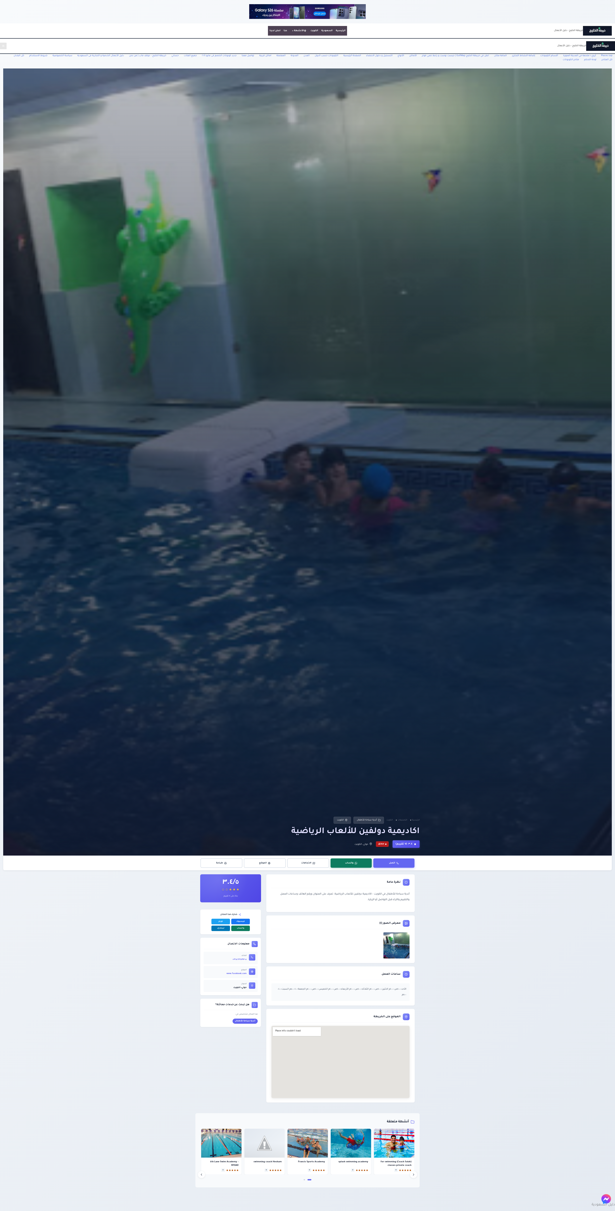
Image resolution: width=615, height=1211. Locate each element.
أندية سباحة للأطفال (367, 820)
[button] (309, 1179)
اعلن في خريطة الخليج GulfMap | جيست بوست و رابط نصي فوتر (455, 56)
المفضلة (281, 56)
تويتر (220, 921)
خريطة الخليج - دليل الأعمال (568, 30)
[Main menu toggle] (3, 46)
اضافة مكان (500, 56)
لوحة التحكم (590, 60)
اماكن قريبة (265, 56)
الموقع (263, 863)
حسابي (175, 56)
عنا (285, 31)
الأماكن (413, 56)
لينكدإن (220, 928)
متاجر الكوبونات (571, 60)
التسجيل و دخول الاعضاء (379, 56)
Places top (606, 56)
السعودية (326, 31)
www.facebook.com (236, 974)
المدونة (294, 56)
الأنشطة (299, 31)
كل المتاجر (607, 60)
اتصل (392, 863)
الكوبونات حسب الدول (326, 56)
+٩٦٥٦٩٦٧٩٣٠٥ (240, 959)
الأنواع (401, 56)
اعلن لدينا (275, 31)
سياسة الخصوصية (62, 56)
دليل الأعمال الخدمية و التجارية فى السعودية (100, 56)
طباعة (219, 863)
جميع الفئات (190, 56)
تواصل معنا (248, 56)
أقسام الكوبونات (549, 56)
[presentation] (201, 1174)
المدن (306, 56)
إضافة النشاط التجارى (523, 56)
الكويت (314, 31)
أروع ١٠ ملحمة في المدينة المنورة (579, 56)
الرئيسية (340, 31)
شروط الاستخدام (38, 56)
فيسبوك (240, 921)
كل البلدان (19, 56)
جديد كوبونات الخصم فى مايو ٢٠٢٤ (219, 56)
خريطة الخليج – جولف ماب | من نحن (147, 56)
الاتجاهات (306, 863)
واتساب (349, 863)
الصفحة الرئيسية (352, 56)
